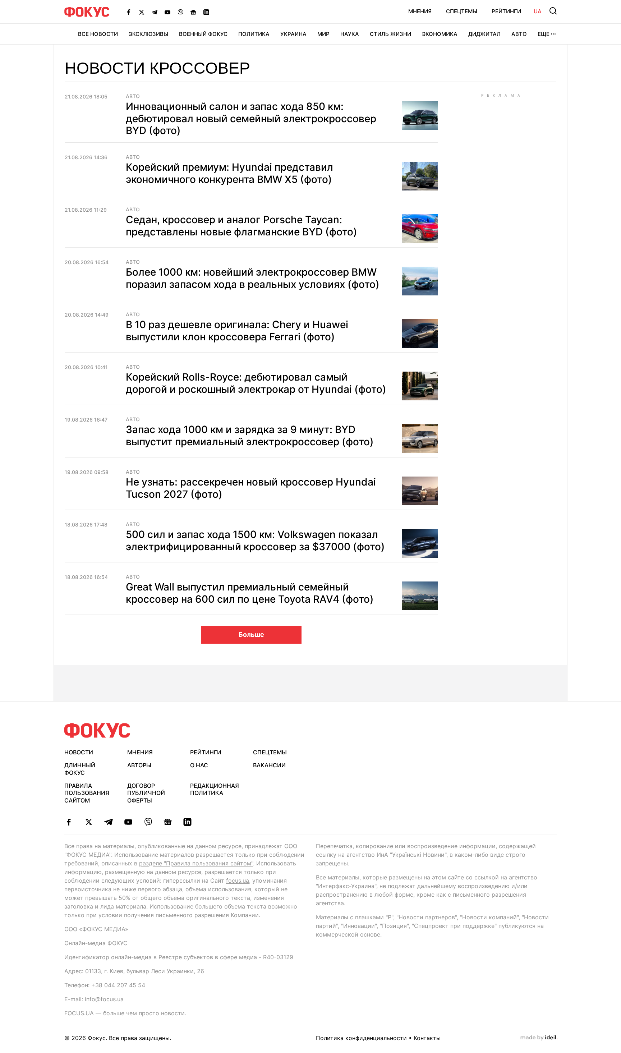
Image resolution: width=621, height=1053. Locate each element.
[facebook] (69, 822)
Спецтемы (461, 11)
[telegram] (108, 822)
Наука (349, 34)
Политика (254, 34)
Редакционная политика (214, 789)
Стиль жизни (390, 34)
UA (538, 11)
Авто (519, 34)
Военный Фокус (203, 34)
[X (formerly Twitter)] (141, 12)
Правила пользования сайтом (86, 793)
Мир (323, 34)
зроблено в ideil (539, 1037)
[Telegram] (154, 12)
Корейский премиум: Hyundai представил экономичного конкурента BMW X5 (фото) (229, 173)
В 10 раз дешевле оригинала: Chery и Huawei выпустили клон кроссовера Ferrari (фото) (237, 330)
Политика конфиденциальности (361, 1037)
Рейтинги (506, 11)
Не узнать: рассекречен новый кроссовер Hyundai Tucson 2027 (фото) (251, 488)
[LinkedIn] (206, 12)
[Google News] (193, 12)
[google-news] (168, 822)
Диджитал (484, 34)
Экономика (439, 34)
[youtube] (128, 822)
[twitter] (88, 822)
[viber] (148, 822)
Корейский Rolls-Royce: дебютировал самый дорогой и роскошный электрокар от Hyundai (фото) (256, 383)
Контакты (427, 1037)
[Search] (553, 11)
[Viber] (180, 12)
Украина (293, 34)
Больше (251, 634)
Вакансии (269, 765)
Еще (543, 34)
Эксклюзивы (148, 34)
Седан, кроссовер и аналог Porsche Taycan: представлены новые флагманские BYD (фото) (241, 225)
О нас (199, 765)
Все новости (98, 34)
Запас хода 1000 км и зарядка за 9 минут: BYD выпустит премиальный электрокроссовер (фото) (250, 435)
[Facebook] (128, 12)
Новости (78, 752)
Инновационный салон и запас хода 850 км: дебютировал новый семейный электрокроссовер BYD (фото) (251, 118)
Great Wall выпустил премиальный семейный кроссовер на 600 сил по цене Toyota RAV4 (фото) (250, 593)
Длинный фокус (79, 769)
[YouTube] (167, 12)
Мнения (420, 11)
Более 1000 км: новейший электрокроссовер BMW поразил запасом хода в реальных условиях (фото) (253, 278)
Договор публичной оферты (146, 793)
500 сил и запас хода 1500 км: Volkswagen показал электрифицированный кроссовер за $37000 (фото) (255, 540)
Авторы (139, 765)
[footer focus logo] (97, 730)
